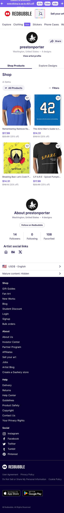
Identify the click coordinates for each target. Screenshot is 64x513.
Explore (6, 24)
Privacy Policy (27, 474)
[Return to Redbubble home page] (18, 13)
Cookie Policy (55, 479)
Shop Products (16, 65)
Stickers (37, 24)
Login (5, 313)
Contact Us (8, 415)
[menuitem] (6, 24)
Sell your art (9, 357)
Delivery (7, 385)
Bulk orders (8, 323)
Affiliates (7, 352)
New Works (8, 298)
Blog (4, 303)
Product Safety (10, 405)
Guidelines (8, 400)
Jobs (5, 362)
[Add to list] (27, 98)
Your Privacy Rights (13, 420)
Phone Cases (51, 24)
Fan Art (6, 293)
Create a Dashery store (15, 372)
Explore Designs (48, 65)
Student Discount (12, 308)
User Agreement (10, 474)
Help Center (9, 395)
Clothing (21, 24)
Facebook (13, 438)
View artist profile (32, 56)
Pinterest (13, 454)
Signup (6, 318)
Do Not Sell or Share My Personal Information (24, 479)
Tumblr (11, 448)
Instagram (13, 433)
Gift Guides (8, 288)
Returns (6, 390)
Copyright (8, 410)
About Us (7, 336)
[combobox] (40, 13)
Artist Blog (8, 367)
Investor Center (11, 341)
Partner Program (11, 347)
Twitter (12, 443)
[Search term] (40, 14)
